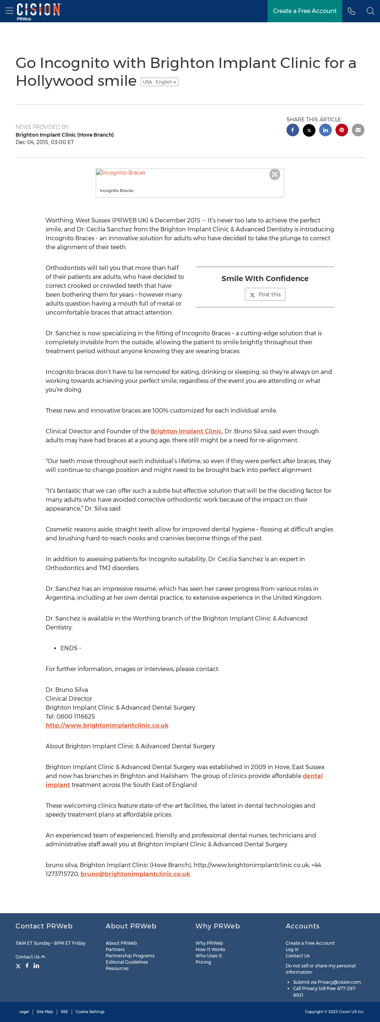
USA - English (158, 82)
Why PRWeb (209, 943)
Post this (270, 294)
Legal (24, 1011)
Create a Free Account (310, 943)
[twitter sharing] (309, 131)
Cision (344, 1011)
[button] (370, 11)
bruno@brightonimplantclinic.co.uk (135, 874)
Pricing (203, 962)
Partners (115, 949)
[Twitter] (19, 965)
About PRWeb (121, 943)
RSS (64, 1011)
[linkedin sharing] (325, 131)
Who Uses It (209, 955)
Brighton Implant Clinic (186, 431)
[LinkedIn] (36, 965)
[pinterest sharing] (341, 131)
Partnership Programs (130, 955)
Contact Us (28, 957)
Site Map (45, 1011)
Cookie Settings (90, 1011)
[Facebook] (27, 965)
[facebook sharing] (292, 131)
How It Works (210, 949)
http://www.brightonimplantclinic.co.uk (107, 725)
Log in (292, 949)
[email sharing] (358, 131)
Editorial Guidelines (127, 962)
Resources (117, 968)
